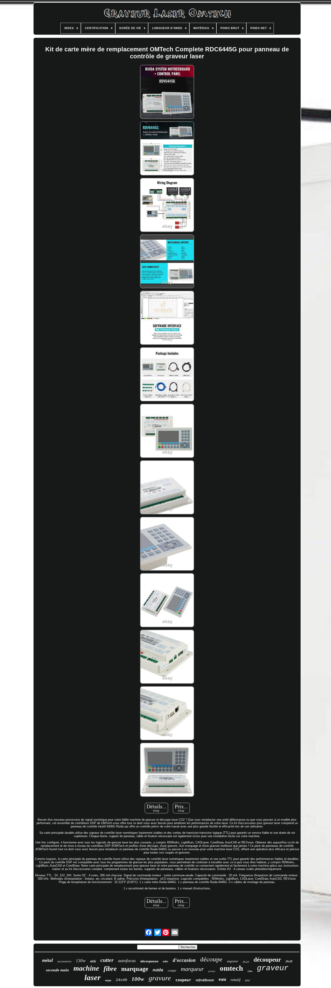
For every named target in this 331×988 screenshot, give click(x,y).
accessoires (64, 961)
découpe (211, 958)
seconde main (57, 970)
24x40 (121, 980)
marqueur (192, 969)
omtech (231, 968)
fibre (110, 968)
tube (165, 961)
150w (249, 971)
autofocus (127, 960)
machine (86, 968)
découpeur (267, 959)
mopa (108, 980)
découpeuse (149, 961)
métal (47, 960)
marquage (134, 968)
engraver (232, 961)
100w (137, 979)
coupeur (183, 980)
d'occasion (184, 960)
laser (92, 977)
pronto (211, 971)
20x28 (289, 961)
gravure (160, 978)
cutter (106, 960)
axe (247, 980)
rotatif (235, 979)
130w (81, 960)
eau (222, 979)
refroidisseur (205, 980)
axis (93, 961)
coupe (172, 970)
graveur (272, 968)
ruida (158, 970)
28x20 (246, 962)
